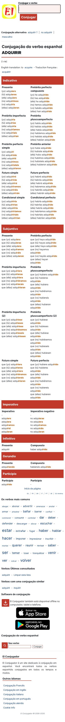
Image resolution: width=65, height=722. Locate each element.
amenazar (40, 506)
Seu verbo (13, 643)
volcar (14, 561)
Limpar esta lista (22, 575)
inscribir (49, 538)
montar (5, 545)
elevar (33, 524)
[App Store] (32, 617)
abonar (15, 506)
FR (32, 493)
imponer (21, 538)
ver (4, 560)
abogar (5, 506)
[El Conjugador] (9, 12)
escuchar (46, 523)
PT (46, 493)
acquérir (6, 71)
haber (43, 531)
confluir (49, 512)
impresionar (35, 538)
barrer (38, 511)
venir (52, 553)
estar (7, 530)
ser (5, 552)
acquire (28, 67)
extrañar (21, 530)
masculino (7, 36)
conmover (6, 518)
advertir (27, 506)
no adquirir (46, 32)
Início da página (32, 488)
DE (51, 493)
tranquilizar (38, 553)
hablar (56, 531)
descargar (22, 523)
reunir (29, 545)
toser (26, 553)
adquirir (6, 575)
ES (28, 493)
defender (7, 523)
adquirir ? (32, 32)
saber (52, 545)
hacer (7, 538)
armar (5, 511)
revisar (40, 545)
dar (41, 517)
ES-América (59, 493)
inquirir (17, 587)
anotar (52, 506)
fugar (32, 531)
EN (37, 493)
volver (25, 560)
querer (17, 545)
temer (16, 553)
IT (42, 493)
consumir (19, 517)
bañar (27, 511)
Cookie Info (9, 707)
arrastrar (15, 512)
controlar (32, 518)
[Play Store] (32, 629)
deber (52, 517)
